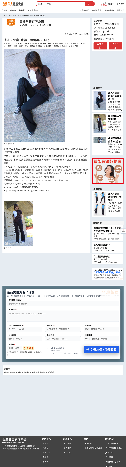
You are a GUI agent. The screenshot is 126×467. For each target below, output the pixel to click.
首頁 (5, 15)
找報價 (22, 10)
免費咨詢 (100, 46)
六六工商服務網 (112, 443)
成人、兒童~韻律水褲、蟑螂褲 (115, 196)
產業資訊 (46, 452)
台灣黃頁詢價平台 (14, 440)
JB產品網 (109, 452)
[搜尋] (65, 4)
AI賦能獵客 (96, 10)
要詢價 (45, 461)
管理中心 (112, 4)
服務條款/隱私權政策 (93, 448)
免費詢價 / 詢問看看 (103, 349)
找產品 (13, 10)
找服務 (4, 10)
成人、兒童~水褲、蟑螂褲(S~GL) (115, 95)
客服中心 (88, 443)
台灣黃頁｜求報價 (113, 461)
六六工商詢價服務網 (114, 448)
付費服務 (120, 10)
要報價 (45, 457)
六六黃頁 (109, 457)
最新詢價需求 (33, 10)
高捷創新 (12, 15)
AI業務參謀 (84, 10)
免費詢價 (104, 5)
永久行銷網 (109, 10)
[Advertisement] (108, 67)
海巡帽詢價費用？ (102, 245)
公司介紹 (115, 46)
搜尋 (90, 4)
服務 (40, 4)
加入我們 (120, 4)
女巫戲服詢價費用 (102, 256)
